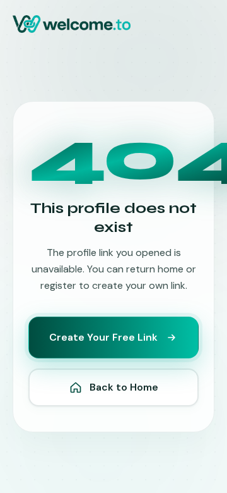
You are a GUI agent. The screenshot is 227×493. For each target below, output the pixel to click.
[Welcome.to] (72, 24)
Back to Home (124, 387)
